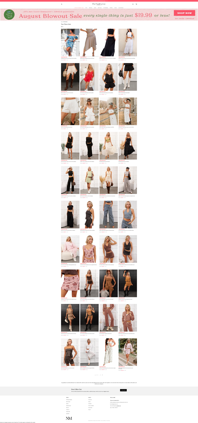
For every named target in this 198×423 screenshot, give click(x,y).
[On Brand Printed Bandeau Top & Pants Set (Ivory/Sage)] (108, 352)
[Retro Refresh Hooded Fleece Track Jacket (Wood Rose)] (128, 318)
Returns (89, 401)
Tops (86, 7)
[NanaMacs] (99, 4)
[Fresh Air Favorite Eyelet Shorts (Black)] (128, 77)
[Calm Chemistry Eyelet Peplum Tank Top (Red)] (89, 77)
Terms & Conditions (91, 405)
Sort (62, 26)
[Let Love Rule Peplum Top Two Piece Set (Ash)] (70, 352)
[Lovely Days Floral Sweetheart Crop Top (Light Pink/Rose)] (89, 249)
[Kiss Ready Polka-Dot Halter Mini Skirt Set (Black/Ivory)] (128, 249)
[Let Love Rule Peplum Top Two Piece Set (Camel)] (108, 283)
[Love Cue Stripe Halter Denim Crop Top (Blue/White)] (128, 214)
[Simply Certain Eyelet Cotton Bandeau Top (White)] (108, 111)
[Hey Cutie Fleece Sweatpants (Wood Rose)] (108, 318)
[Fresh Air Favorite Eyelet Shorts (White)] (70, 111)
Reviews (67, 403)
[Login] (133, 4)
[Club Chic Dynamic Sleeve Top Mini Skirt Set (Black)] (70, 146)
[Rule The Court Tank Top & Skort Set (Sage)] (89, 180)
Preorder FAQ (68, 411)
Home (62, 21)
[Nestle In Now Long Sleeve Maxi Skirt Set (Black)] (89, 146)
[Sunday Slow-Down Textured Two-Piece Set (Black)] (70, 180)
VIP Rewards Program (69, 399)
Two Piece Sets (65, 21)
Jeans (95, 7)
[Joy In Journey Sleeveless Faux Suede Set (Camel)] (89, 318)
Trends (111, 7)
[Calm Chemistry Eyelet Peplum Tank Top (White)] (89, 111)
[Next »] (102, 375)
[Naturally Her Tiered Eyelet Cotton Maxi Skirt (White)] (128, 111)
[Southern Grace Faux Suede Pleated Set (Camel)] (128, 283)
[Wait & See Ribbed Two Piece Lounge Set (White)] (89, 352)
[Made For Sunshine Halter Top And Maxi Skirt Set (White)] (128, 42)
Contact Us (67, 409)
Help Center (90, 399)
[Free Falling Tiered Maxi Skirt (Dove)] (108, 146)
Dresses (90, 7)
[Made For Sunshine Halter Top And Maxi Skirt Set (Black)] (108, 42)
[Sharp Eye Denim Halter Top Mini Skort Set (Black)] (89, 214)
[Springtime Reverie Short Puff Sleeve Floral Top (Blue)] (70, 42)
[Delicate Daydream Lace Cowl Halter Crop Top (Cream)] (108, 180)
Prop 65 (89, 409)
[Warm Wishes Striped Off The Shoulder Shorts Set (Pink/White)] (128, 352)
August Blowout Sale (79, 7)
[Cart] (136, 4)
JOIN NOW (123, 390)
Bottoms (100, 7)
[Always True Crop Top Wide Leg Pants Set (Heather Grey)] (128, 180)
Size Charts (89, 403)
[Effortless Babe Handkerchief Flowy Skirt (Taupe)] (89, 42)
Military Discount (68, 405)
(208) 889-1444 (119, 405)
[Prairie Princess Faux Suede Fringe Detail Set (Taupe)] (70, 318)
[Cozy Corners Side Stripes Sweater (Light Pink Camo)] (70, 249)
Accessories (121, 7)
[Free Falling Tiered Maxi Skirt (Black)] (128, 146)
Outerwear (105, 7)
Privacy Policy (90, 407)
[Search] (61, 4)
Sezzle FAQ (67, 413)
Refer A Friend (68, 401)
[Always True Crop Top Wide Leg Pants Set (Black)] (70, 214)
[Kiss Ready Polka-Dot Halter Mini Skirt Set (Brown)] (108, 249)
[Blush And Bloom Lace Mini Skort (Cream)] (70, 77)
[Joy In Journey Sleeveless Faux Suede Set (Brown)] (89, 283)
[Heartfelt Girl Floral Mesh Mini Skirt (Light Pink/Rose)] (70, 283)
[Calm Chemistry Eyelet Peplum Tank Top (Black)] (108, 77)
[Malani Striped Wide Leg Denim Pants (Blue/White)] (108, 214)
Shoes (115, 7)
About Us (67, 407)
